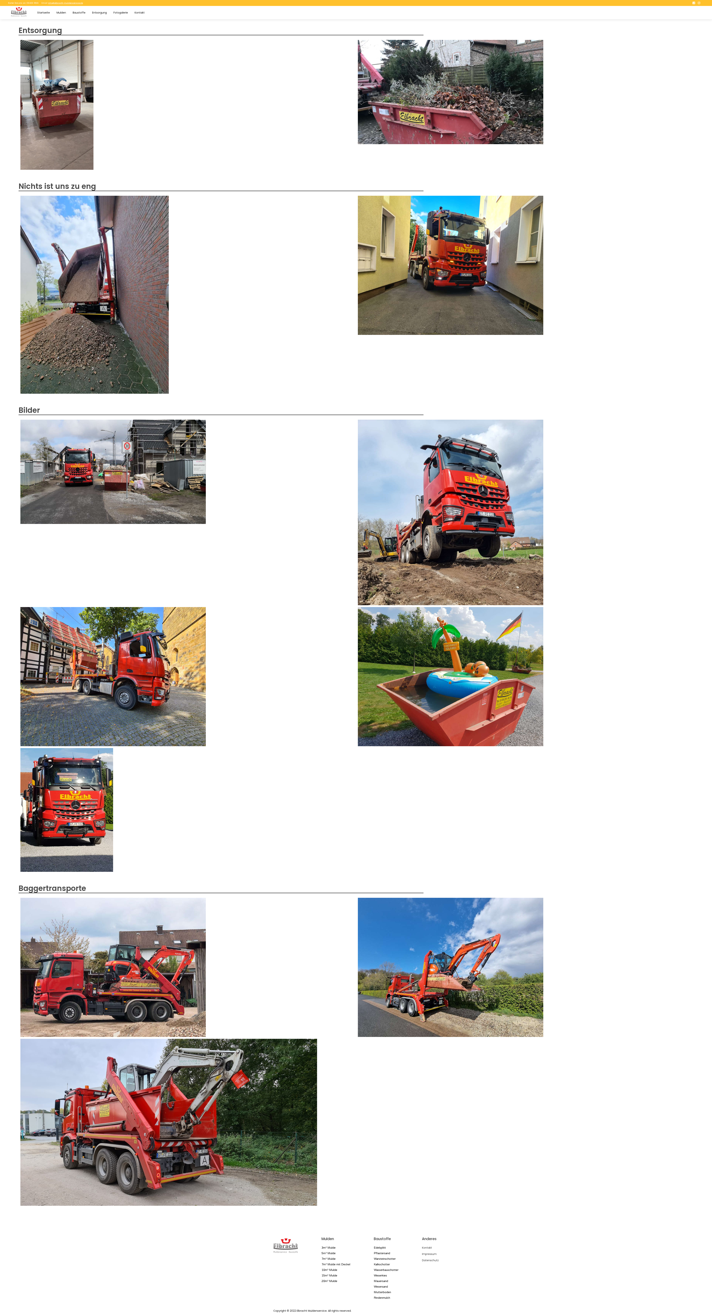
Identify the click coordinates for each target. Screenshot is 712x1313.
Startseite (43, 12)
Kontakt (140, 12)
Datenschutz (430, 1260)
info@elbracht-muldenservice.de (65, 2)
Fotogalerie (120, 12)
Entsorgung (99, 12)
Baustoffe (79, 12)
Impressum (429, 1254)
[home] (18, 12)
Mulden (61, 12)
